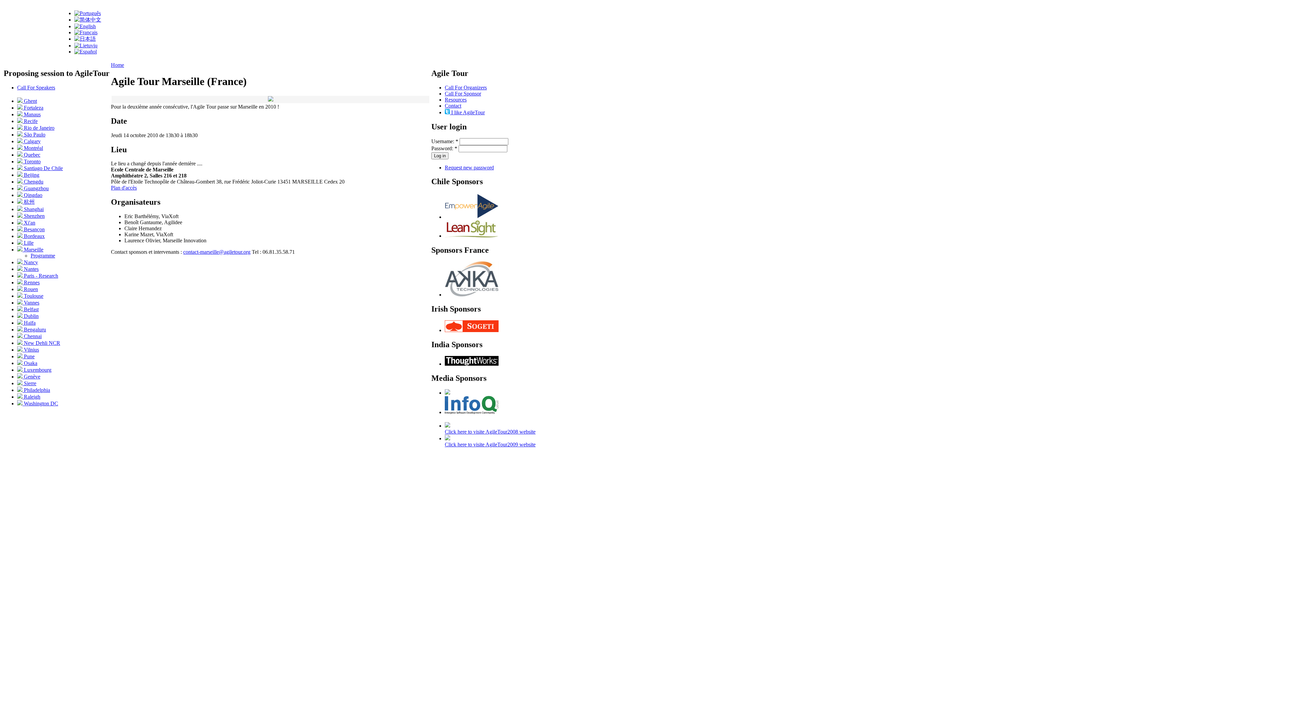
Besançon (34, 229)
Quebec (31, 155)
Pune (29, 356)
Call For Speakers (36, 87)
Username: (444, 141)
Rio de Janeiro (38, 128)
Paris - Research (40, 276)
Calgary (32, 141)
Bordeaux (34, 236)
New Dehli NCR (41, 343)
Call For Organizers (466, 87)
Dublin (31, 316)
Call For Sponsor (463, 93)
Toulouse (33, 296)
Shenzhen (34, 216)
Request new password (469, 167)
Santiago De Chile (43, 168)
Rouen (30, 289)
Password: (444, 148)
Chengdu (33, 182)
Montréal (33, 148)
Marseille (33, 249)
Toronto (32, 161)
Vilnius (31, 350)
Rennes (31, 282)
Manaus (32, 114)
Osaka (30, 363)
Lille (28, 243)
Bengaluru (34, 329)
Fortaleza (33, 108)
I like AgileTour (467, 112)
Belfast (31, 309)
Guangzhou (36, 188)
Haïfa (29, 323)
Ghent (30, 101)
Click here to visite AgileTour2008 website (490, 432)
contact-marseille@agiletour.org (216, 252)
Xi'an (29, 223)
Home (117, 65)
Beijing (31, 175)
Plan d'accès (124, 188)
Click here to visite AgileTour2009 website (490, 444)
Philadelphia (36, 390)
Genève (31, 376)
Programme (43, 255)
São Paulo (34, 134)
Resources (456, 100)
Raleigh (31, 397)
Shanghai (33, 209)
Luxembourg (37, 370)
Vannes (31, 303)
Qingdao (32, 195)
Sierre (29, 383)
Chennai (32, 336)
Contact (453, 106)
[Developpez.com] (447, 393)
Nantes (31, 269)
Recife (30, 121)
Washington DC (40, 403)
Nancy (30, 262)
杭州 (29, 202)
